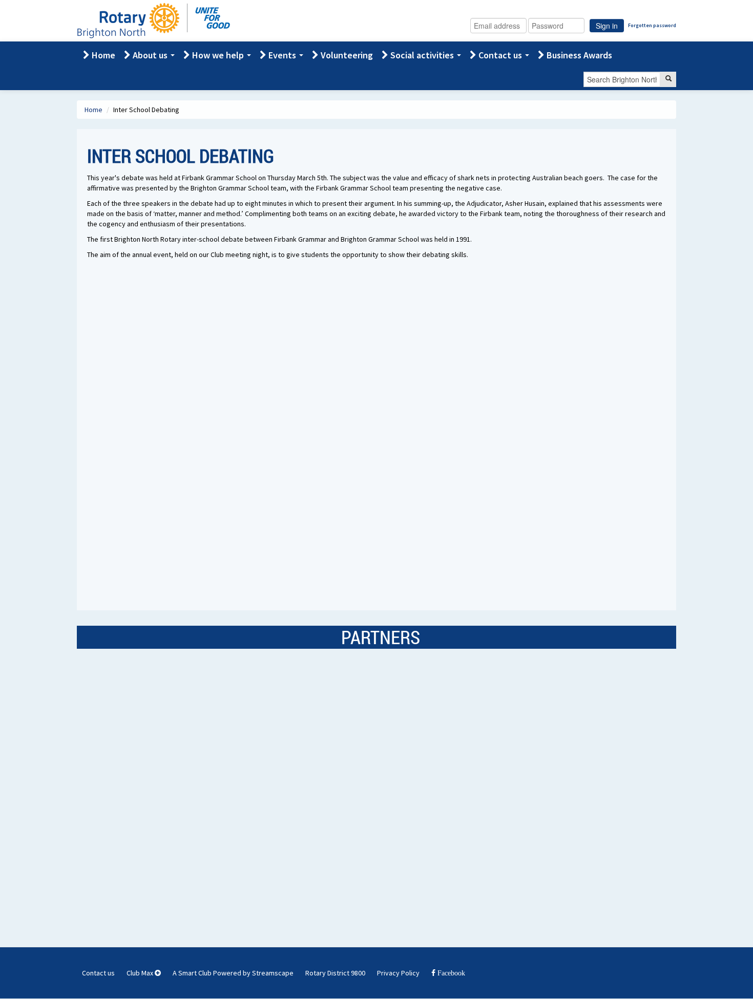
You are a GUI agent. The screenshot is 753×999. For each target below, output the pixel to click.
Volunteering (346, 55)
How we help (218, 55)
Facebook (450, 972)
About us (150, 55)
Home (102, 55)
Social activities (422, 55)
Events (282, 55)
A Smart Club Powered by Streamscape (233, 972)
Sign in (607, 25)
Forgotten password (652, 25)
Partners (380, 637)
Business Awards (578, 55)
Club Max (141, 972)
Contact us (500, 55)
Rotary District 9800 (335, 972)
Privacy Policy (398, 972)
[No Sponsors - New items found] (152, 780)
